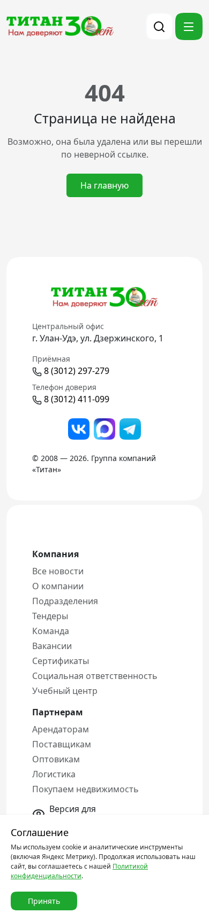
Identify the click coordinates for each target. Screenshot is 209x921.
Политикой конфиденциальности (79, 871)
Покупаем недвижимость (85, 789)
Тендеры (50, 616)
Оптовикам (56, 759)
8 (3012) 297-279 (76, 371)
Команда (50, 631)
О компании (58, 586)
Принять (44, 901)
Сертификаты (60, 661)
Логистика (54, 774)
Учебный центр (65, 691)
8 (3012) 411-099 (76, 399)
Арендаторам (60, 729)
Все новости (58, 571)
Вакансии (52, 646)
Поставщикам (61, 744)
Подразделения (65, 601)
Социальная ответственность (95, 676)
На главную (104, 185)
